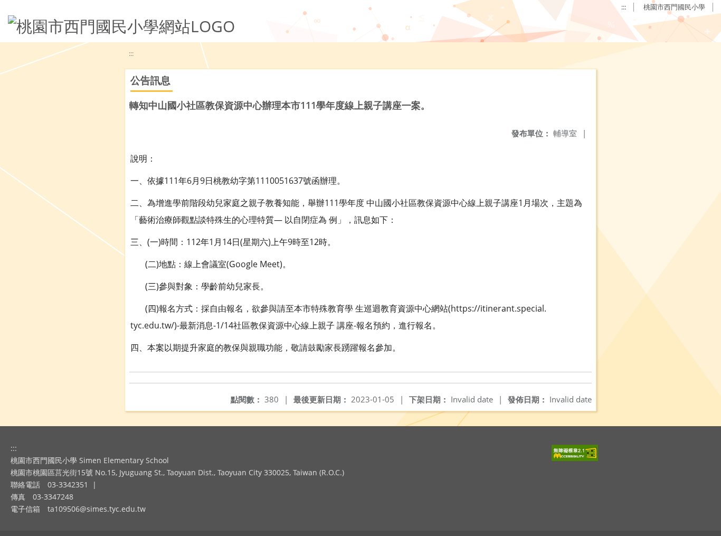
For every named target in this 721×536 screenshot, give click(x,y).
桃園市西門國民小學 (674, 7)
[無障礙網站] (575, 458)
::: (623, 7)
